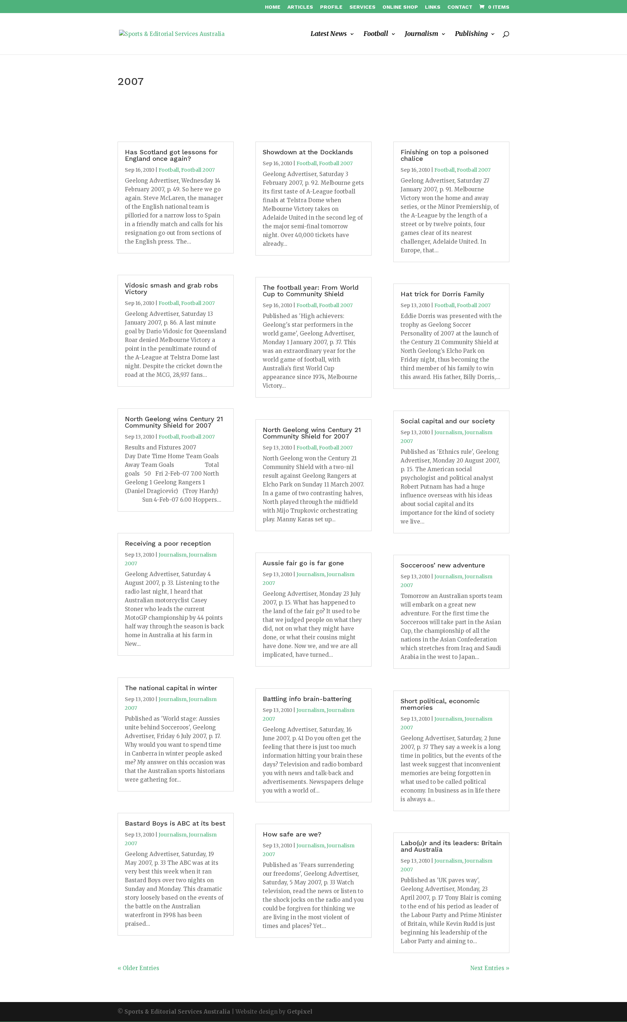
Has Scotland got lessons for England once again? (171, 155)
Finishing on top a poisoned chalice (444, 155)
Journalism (421, 34)
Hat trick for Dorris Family (442, 294)
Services (362, 7)
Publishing (471, 34)
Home (272, 7)
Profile (331, 7)
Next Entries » (489, 968)
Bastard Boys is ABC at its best (175, 823)
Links (432, 7)
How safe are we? (292, 834)
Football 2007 (198, 170)
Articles (300, 7)
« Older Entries (138, 968)
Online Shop (400, 7)
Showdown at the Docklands (308, 152)
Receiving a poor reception (168, 543)
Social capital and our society (448, 421)
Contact (459, 7)
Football (376, 34)
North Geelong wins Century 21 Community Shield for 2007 (174, 422)
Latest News (329, 34)
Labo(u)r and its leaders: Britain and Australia (451, 846)
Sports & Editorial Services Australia (177, 1011)
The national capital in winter (171, 688)
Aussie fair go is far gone (303, 563)
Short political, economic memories (440, 704)
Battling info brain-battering (307, 699)
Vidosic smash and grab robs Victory (171, 288)
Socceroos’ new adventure (443, 565)
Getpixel (299, 1011)
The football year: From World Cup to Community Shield (310, 291)
